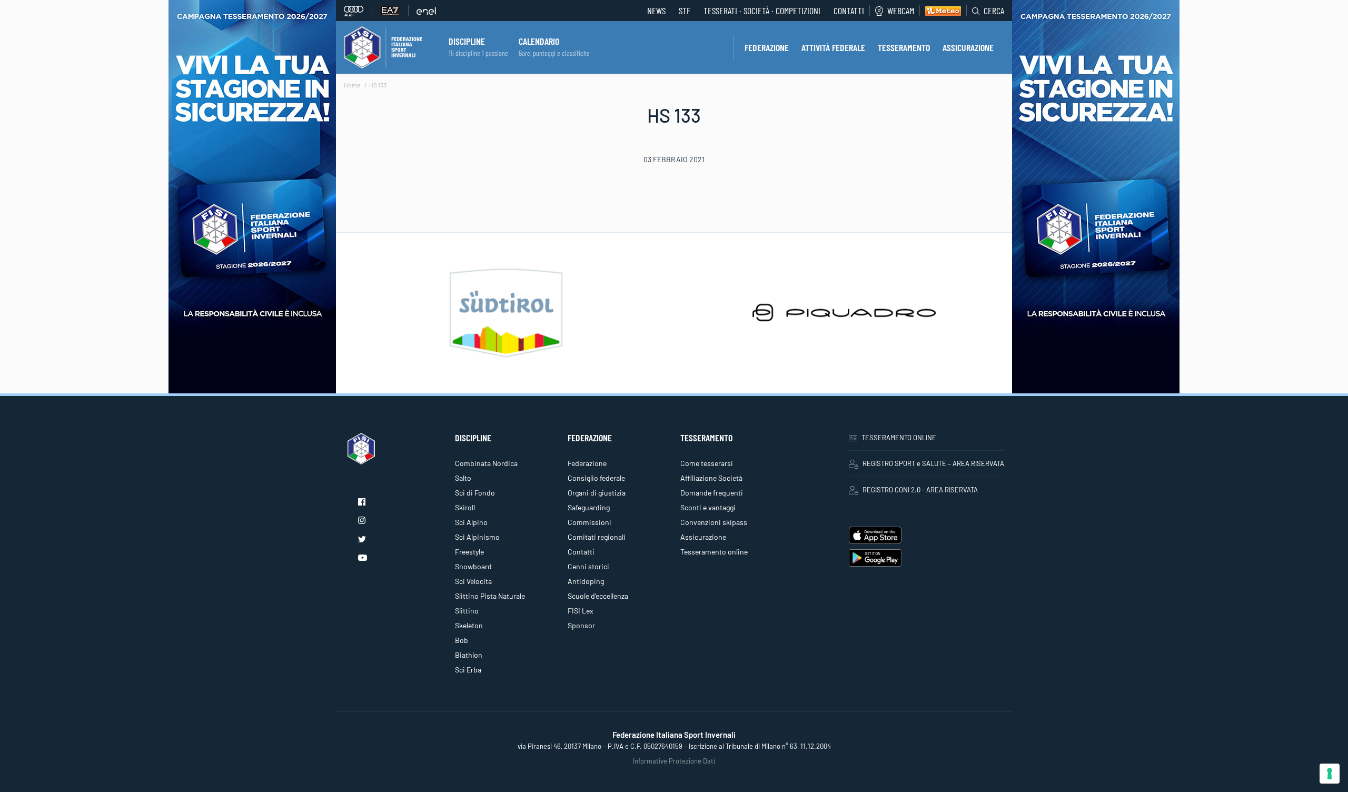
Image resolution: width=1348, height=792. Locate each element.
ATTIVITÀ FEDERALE (833, 47)
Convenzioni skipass (713, 522)
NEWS (656, 10)
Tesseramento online (714, 551)
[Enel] (427, 10)
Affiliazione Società (711, 477)
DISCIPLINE (467, 41)
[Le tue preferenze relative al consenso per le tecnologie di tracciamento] (1330, 774)
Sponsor (581, 625)
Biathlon (468, 654)
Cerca (994, 10)
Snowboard (473, 566)
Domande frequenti (711, 492)
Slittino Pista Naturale (490, 595)
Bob (461, 640)
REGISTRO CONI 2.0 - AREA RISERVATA (920, 490)
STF (684, 10)
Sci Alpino (471, 522)
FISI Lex (580, 610)
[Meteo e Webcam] (940, 10)
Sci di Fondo (475, 492)
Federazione (587, 463)
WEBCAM (900, 10)
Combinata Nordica (486, 463)
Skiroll (465, 507)
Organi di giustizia (597, 492)
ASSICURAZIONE (968, 47)
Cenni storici (588, 566)
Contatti (849, 10)
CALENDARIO (539, 41)
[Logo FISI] (383, 46)
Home (352, 84)
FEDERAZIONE (767, 47)
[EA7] (394, 10)
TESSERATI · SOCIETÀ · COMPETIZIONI (761, 10)
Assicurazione (703, 536)
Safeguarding (589, 507)
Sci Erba (468, 669)
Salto (463, 477)
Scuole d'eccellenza (598, 595)
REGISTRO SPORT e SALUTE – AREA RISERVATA (933, 463)
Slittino (467, 610)
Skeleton (469, 625)
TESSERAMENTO (904, 47)
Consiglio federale (596, 477)
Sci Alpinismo (477, 536)
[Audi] (358, 10)
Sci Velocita (473, 581)
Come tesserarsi (706, 463)
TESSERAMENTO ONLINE (898, 437)
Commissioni (589, 522)
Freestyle (469, 551)
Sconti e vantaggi (708, 507)
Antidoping (586, 581)
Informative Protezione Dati (674, 761)
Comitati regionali (597, 536)
